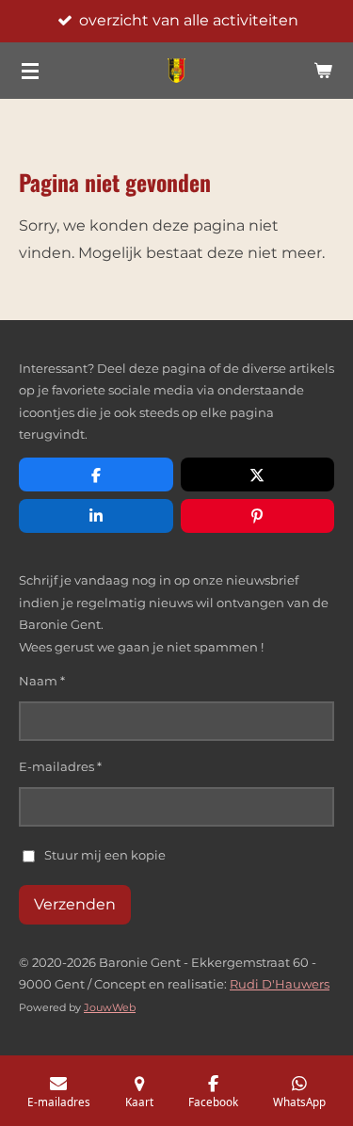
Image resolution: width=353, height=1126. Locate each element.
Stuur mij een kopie (105, 853)
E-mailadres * (60, 766)
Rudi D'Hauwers (279, 983)
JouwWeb (110, 1008)
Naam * (42, 680)
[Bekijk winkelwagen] (323, 70)
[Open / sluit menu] (30, 70)
